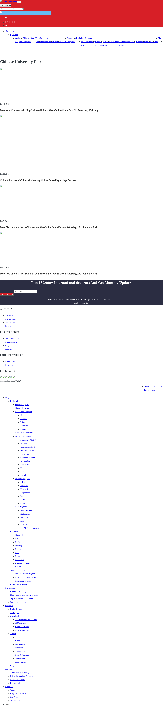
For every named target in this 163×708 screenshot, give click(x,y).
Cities (17, 641)
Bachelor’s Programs (84, 38)
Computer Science (27, 457)
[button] (1, 13)
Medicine (24, 496)
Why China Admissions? (20, 694)
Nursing (92, 42)
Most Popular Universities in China (24, 595)
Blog (7, 345)
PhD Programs (21, 507)
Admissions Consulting (19, 672)
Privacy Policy (150, 390)
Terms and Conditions (153, 386)
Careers (8, 326)
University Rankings (18, 591)
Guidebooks (15, 616)
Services (8, 669)
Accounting (131, 42)
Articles (13, 634)
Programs (10, 31)
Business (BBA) (27, 450)
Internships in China (23, 581)
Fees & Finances (22, 655)
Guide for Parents (22, 627)
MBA (22, 482)
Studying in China (17, 570)
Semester (56, 42)
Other (22, 503)
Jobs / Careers (20, 662)
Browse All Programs (19, 584)
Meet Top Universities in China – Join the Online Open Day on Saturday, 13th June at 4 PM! (49, 227)
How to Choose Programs (25, 574)
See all (23, 475)
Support (8, 349)
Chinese (63, 42)
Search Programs (12, 338)
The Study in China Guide (26, 619)
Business (24, 486)
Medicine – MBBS (28, 440)
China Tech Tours (17, 679)
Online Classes (11, 342)
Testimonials (10, 322)
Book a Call (15, 683)
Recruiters (9, 365)
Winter (50, 42)
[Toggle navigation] (19, 2)
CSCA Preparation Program (21, 676)
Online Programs (22, 405)
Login (8, 25)
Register (10, 22)
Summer (44, 42)
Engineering (25, 493)
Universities (10, 361)
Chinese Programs (22, 408)
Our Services (10, 319)
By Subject (14, 531)
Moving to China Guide (25, 630)
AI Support (14, 612)
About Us (9, 686)
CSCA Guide (20, 623)
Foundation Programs (24, 433)
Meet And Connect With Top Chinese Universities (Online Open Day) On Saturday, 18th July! (49, 110)
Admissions (20, 651)
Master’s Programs (22, 479)
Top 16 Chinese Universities (21, 598)
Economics (140, 42)
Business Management (29, 510)
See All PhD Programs (29, 528)
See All (18, 567)
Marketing (114, 42)
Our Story (9, 315)
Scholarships (20, 658)
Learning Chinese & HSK (25, 577)
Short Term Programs (39, 38)
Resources (9, 605)
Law (22, 471)
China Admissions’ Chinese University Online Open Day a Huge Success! (38, 180)
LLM (22, 500)
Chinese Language (27, 447)
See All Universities (18, 602)
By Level (14, 35)
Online (38, 42)
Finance (148, 42)
